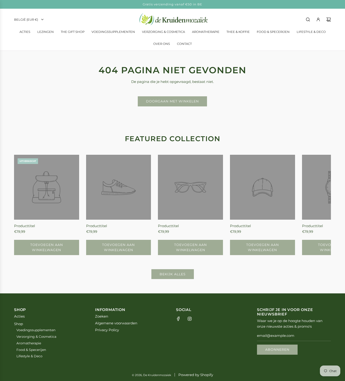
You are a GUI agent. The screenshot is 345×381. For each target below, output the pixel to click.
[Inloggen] (318, 19)
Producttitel (24, 226)
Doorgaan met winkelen (172, 101)
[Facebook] (178, 319)
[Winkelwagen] (328, 19)
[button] (23, 205)
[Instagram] (189, 319)
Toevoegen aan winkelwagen (46, 247)
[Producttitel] (46, 187)
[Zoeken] (308, 19)
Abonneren (277, 349)
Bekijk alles (173, 274)
